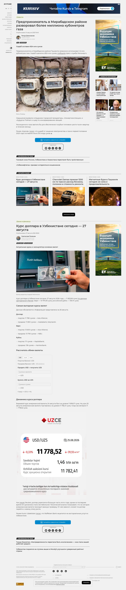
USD (20, 357)
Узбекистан (8, 52)
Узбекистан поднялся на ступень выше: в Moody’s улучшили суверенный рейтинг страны (50, 550)
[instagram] (58, 571)
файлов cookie (60, 584)
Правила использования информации (99, 575)
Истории (9, 15)
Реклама (9, 40)
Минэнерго (23, 42)
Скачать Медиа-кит (94, 580)
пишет (22, 503)
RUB (31, 357)
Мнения (9, 23)
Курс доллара (28, 243)
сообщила (61, 53)
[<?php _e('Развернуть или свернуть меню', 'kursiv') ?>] (11, 48)
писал (31, 131)
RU (6, 8)
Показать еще (69, 214)
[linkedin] (66, 571)
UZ (8, 8)
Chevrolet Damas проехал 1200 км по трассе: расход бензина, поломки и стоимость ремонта (68, 181)
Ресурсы (9, 21)
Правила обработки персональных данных (101, 577)
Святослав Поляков (28, 236)
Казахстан (9, 50)
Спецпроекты (8, 43)
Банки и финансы (7, 19)
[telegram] (62, 571)
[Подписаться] (83, 567)
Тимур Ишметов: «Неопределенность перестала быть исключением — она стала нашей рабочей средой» (52, 543)
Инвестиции (8, 17)
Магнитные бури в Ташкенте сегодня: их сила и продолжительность (103, 181)
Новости (9, 13)
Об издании (58, 575)
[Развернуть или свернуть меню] (11, 34)
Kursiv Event (8, 29)
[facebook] (54, 571)
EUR (25, 357)
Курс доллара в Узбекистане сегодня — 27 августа (30, 180)
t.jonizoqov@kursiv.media (28, 39)
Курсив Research (7, 25)
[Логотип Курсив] (8, 4)
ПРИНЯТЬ (86, 582)
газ (18, 42)
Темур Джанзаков (27, 36)
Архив (56, 577)
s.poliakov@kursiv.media (27, 239)
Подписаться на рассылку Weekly (63, 565)
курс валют (20, 243)
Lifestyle (9, 27)
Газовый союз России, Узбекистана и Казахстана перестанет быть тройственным (49, 160)
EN (11, 8)
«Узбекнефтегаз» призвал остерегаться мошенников (38, 165)
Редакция (9, 38)
